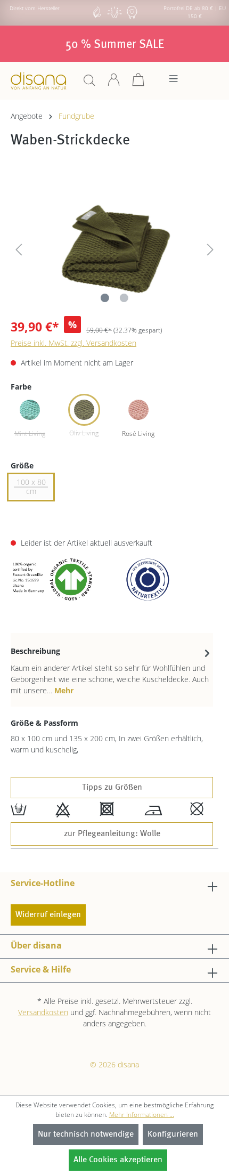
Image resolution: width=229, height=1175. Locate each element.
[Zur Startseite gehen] (39, 81)
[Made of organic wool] (132, 17)
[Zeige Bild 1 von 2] (105, 298)
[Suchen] (89, 83)
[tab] (112, 670)
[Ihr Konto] (114, 83)
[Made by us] (97, 17)
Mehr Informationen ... (141, 1114)
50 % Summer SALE (115, 45)
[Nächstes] (210, 247)
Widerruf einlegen (48, 915)
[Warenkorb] (138, 83)
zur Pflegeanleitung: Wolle (112, 834)
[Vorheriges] (19, 247)
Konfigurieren (173, 1134)
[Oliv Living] (84, 409)
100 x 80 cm (31, 486)
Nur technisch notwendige (86, 1134)
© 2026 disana (114, 1064)
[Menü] (173, 81)
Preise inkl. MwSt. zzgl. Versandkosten (73, 343)
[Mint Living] (30, 409)
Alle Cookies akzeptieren (117, 1160)
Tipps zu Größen (112, 787)
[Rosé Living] (138, 409)
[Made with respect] (114, 17)
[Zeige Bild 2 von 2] (124, 298)
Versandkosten (43, 1012)
